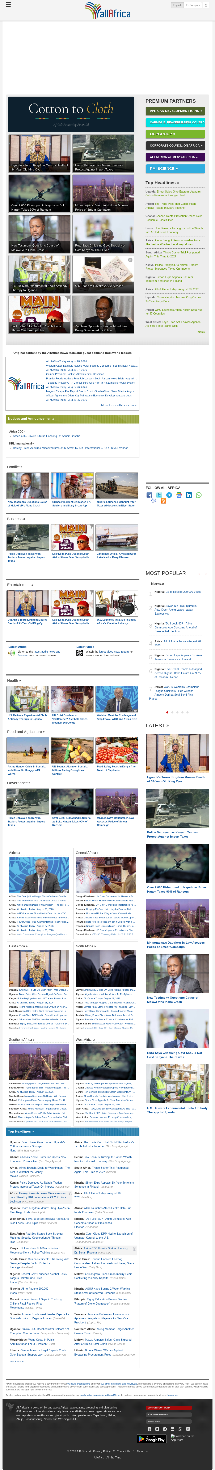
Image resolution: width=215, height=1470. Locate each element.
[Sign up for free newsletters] (153, 501)
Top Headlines (161, 182)
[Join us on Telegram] (165, 1429)
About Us (142, 1451)
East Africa (17, 946)
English (178, 5)
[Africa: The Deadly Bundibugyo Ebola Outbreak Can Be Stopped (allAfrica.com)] (39, 875)
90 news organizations (78, 1383)
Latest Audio (17, 646)
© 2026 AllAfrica (77, 1451)
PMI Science (162, 169)
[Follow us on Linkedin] (173, 1429)
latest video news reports (114, 651)
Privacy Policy (102, 1451)
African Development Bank (174, 111)
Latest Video (85, 646)
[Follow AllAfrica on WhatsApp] (199, 495)
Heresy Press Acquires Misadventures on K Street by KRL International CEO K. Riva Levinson (70, 448)
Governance (17, 783)
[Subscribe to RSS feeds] (163, 501)
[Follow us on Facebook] (149, 1429)
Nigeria (156, 584)
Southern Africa (20, 1039)
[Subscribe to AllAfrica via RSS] (188, 1429)
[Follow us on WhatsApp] (180, 1429)
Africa (13, 853)
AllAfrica (107, 10)
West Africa (84, 1039)
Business (14, 519)
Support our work (159, 1408)
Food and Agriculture (24, 732)
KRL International (20, 443)
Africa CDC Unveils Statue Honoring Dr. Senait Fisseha (46, 436)
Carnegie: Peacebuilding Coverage (177, 122)
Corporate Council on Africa (175, 145)
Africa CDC (16, 431)
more (201, 331)
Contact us (172, 1395)
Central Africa (86, 853)
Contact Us (123, 1451)
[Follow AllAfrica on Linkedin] (189, 495)
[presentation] (199, 574)
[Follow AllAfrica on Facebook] (149, 495)
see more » (17, 1361)
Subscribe (154, 1421)
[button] (167, 712)
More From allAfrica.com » (118, 405)
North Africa (84, 946)
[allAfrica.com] (26, 383)
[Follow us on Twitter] (157, 1429)
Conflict (13, 467)
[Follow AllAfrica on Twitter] (159, 495)
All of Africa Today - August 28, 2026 (172, 289)
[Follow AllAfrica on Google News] (179, 495)
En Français (193, 5)
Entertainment (19, 585)
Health (12, 680)
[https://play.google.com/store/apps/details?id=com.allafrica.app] (152, 1439)
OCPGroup (161, 134)
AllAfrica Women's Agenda (172, 157)
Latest (155, 725)
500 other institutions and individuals (119, 1383)
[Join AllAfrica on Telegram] (169, 495)
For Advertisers (158, 1414)
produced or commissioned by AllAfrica (99, 1395)
